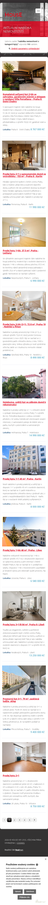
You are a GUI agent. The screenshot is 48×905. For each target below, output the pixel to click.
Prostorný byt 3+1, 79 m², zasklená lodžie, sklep (21, 700)
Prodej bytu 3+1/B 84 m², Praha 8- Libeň (23, 624)
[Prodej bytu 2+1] (24, 758)
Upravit (18, 891)
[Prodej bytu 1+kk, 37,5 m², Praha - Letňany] (24, 233)
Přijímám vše (25, 897)
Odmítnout (30, 891)
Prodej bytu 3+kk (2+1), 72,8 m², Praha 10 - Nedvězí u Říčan (24, 325)
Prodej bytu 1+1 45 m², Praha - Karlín (22, 478)
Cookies (21, 843)
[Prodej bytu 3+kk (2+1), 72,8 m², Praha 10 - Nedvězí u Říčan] (24, 307)
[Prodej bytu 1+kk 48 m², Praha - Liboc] (24, 532)
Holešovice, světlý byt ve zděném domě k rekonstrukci (24, 403)
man (19, 850)
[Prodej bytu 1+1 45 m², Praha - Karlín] (24, 461)
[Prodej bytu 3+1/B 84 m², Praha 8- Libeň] (24, 607)
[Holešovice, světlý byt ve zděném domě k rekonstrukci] (24, 385)
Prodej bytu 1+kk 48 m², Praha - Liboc (22, 550)
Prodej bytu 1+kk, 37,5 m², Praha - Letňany (20, 252)
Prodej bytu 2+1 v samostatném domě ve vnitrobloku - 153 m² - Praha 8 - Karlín (24, 175)
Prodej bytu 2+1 (11, 775)
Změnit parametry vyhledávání (25, 48)
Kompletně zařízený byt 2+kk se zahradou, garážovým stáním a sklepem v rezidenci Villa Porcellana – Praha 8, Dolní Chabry (24, 98)
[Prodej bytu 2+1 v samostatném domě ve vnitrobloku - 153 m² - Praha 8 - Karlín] (24, 156)
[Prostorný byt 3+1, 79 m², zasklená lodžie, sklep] (24, 681)
